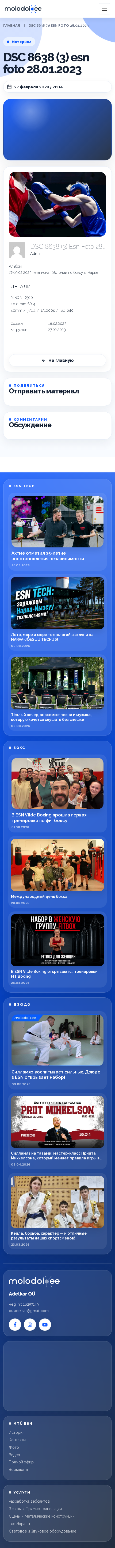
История (16, 1432)
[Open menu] (104, 8)
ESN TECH (24, 486)
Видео (14, 1455)
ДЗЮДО (22, 1004)
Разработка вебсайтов (29, 1501)
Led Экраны (19, 1524)
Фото (14, 1447)
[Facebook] (15, 1324)
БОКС (19, 748)
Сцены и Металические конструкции (42, 1516)
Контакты (17, 1440)
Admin (35, 253)
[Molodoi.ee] (34, 1281)
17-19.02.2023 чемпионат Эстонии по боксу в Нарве (53, 272)
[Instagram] (30, 1324)
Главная (11, 25)
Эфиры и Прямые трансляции (35, 1509)
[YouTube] (45, 1324)
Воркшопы (18, 1469)
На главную (61, 360)
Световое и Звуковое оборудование (42, 1531)
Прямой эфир (21, 1462)
